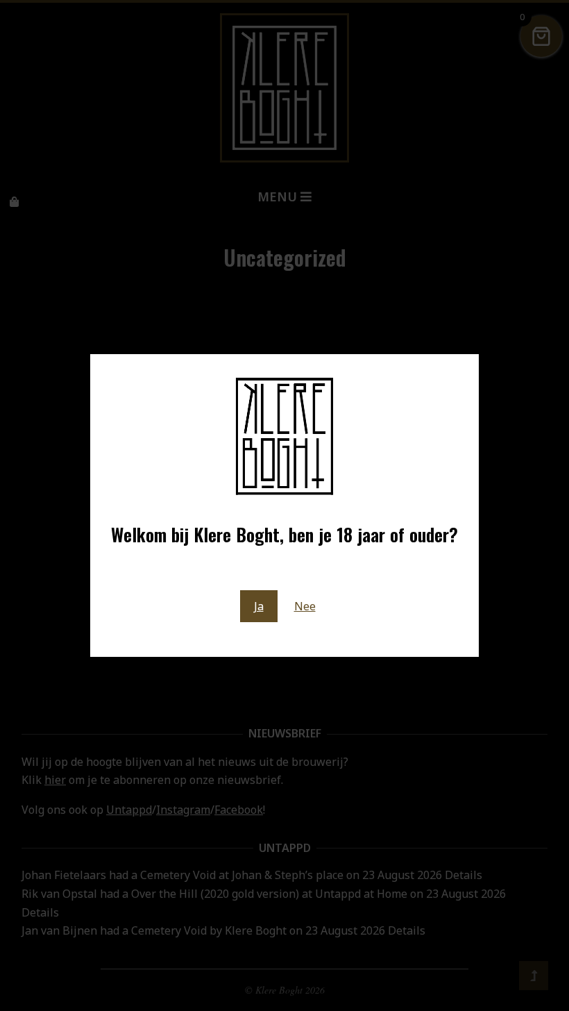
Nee (305, 606)
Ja (259, 606)
